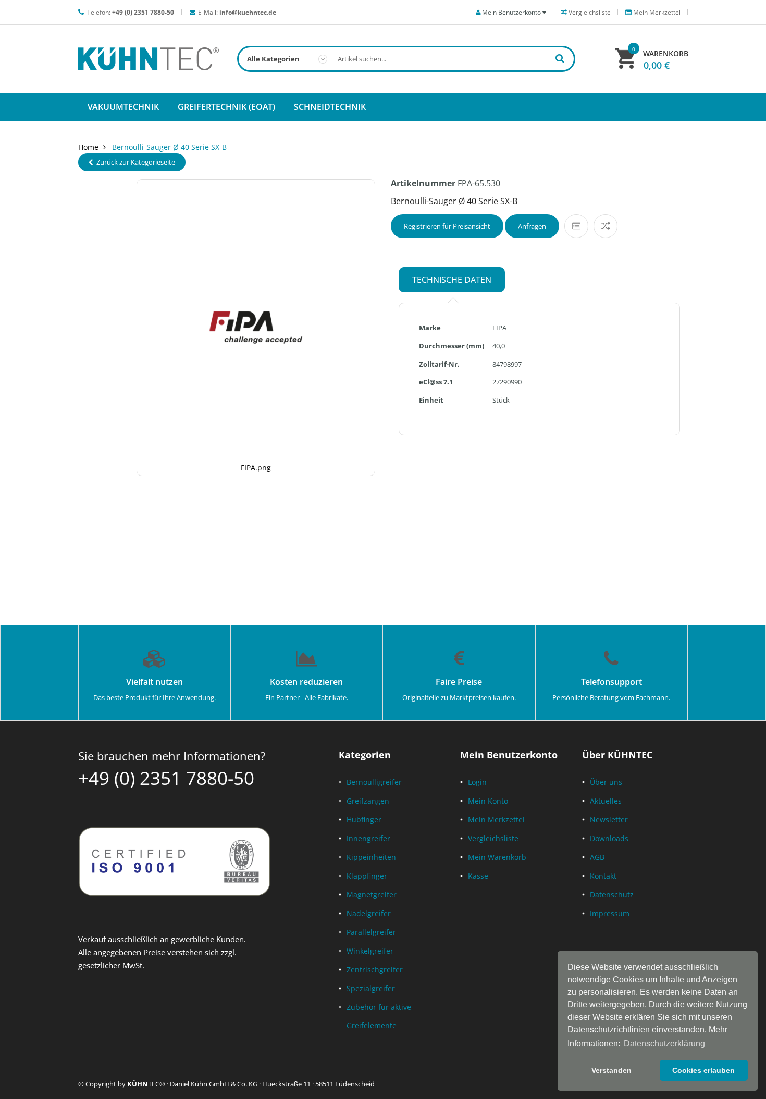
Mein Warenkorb (497, 857)
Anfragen (532, 226)
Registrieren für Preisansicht (447, 226)
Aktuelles (606, 801)
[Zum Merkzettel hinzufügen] (576, 226)
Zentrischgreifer (375, 970)
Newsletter (609, 820)
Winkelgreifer (370, 951)
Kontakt (603, 876)
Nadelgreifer (369, 913)
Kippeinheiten (371, 857)
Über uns (606, 782)
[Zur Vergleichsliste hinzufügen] (605, 226)
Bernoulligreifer (374, 782)
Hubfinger (364, 820)
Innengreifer (368, 838)
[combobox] (406, 58)
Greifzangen (368, 801)
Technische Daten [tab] (451, 279)
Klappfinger (367, 876)
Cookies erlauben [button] (703, 1070)
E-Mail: (237, 12)
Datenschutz (612, 895)
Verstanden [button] (611, 1070)
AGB (597, 857)
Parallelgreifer (371, 932)
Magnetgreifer (372, 895)
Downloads (609, 838)
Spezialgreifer (371, 988)
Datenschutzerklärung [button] (664, 1043)
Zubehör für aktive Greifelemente (379, 1016)
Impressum (609, 913)
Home (88, 147)
